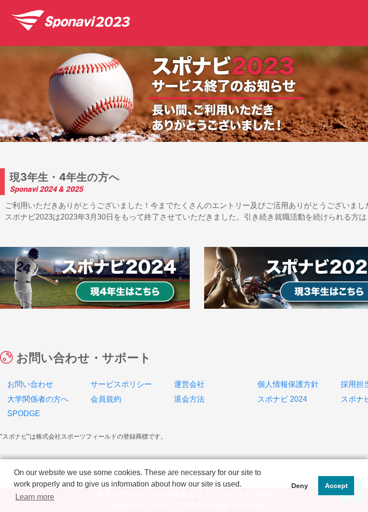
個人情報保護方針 (288, 384)
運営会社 (189, 384)
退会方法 (189, 399)
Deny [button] (299, 485)
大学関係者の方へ (38, 399)
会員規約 (106, 399)
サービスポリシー (121, 384)
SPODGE (23, 413)
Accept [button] (336, 485)
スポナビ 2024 (282, 399)
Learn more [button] (34, 497)
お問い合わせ (30, 384)
